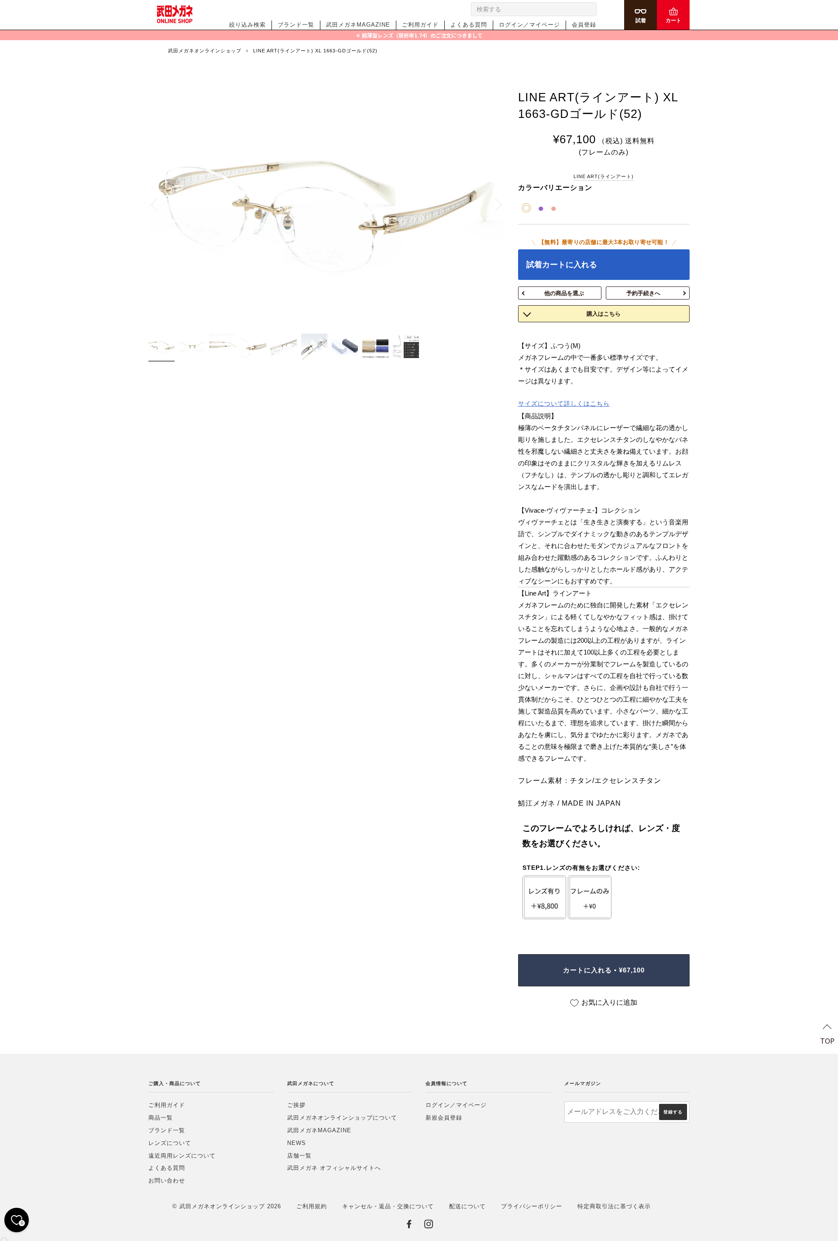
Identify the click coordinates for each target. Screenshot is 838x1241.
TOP (827, 1040)
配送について (467, 1206)
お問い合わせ (166, 1180)
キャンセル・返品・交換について (388, 1206)
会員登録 (584, 24)
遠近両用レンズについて (182, 1155)
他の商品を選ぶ (564, 293)
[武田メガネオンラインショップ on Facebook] (409, 1225)
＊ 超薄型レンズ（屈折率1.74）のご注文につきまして (419, 35)
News (296, 1143)
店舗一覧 (299, 1155)
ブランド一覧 (296, 24)
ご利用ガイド (420, 24)
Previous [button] (159, 204)
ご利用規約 (311, 1206)
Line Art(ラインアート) (604, 176)
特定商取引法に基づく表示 (614, 1206)
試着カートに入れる (561, 264)
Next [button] (493, 204)
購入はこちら (604, 313)
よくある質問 (468, 24)
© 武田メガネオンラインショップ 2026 (226, 1206)
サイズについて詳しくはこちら (564, 403)
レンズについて (169, 1143)
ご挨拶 (296, 1105)
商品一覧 (160, 1117)
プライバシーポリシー (531, 1206)
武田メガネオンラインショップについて (342, 1117)
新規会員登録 (444, 1117)
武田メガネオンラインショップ (204, 50)
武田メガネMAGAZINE (358, 24)
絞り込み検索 (247, 24)
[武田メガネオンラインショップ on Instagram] (428, 1225)
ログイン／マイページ (529, 24)
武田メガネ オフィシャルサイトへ (334, 1168)
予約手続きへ (643, 293)
